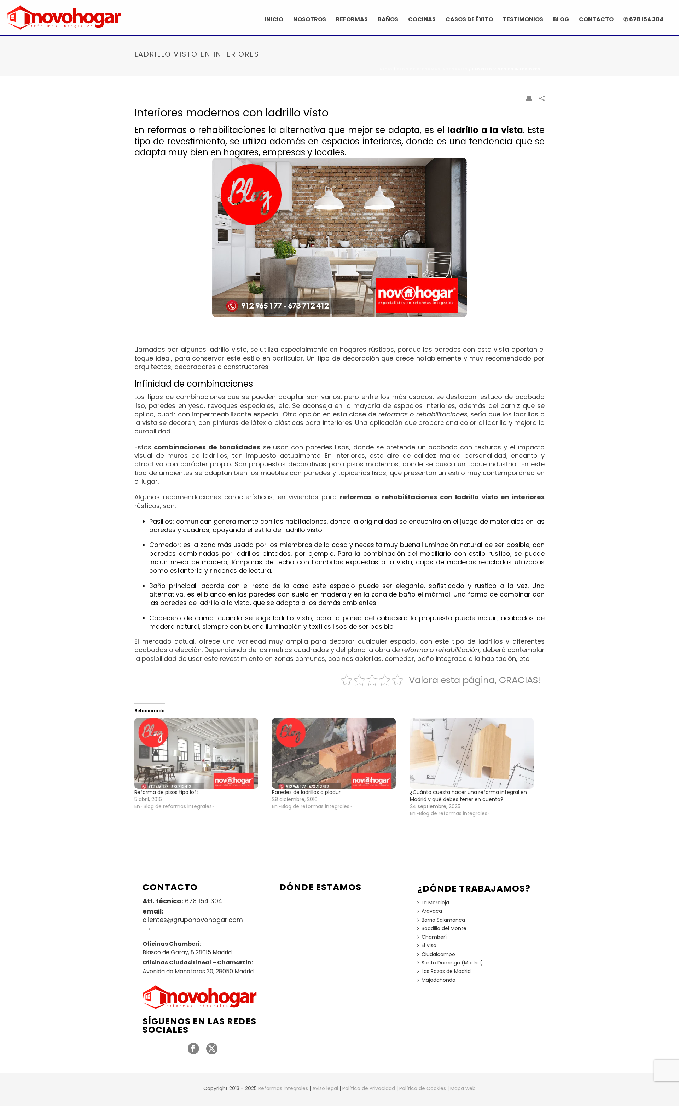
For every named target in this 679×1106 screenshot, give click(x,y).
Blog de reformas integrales (432, 69)
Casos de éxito (469, 19)
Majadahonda (438, 980)
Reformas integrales (283, 1088)
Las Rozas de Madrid (446, 971)
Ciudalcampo (438, 954)
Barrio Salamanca (443, 919)
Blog (561, 19)
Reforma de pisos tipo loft (166, 792)
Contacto (596, 19)
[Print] (529, 98)
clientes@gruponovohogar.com (193, 920)
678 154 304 (203, 901)
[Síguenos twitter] (211, 1049)
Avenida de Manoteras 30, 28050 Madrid (198, 971)
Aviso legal (325, 1088)
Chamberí (434, 936)
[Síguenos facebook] (193, 1049)
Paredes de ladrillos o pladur (306, 792)
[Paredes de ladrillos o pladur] (337, 753)
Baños (388, 19)
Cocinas (422, 19)
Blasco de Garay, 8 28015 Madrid (187, 952)
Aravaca (432, 911)
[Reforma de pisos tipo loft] (199, 753)
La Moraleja (435, 902)
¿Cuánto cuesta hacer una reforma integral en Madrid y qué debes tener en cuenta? (468, 796)
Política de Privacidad (368, 1088)
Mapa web (463, 1088)
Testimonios (523, 19)
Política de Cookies (422, 1088)
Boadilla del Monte (444, 928)
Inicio (274, 19)
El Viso (429, 945)
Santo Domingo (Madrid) (452, 962)
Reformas (352, 19)
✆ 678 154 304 (643, 19)
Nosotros (309, 19)
